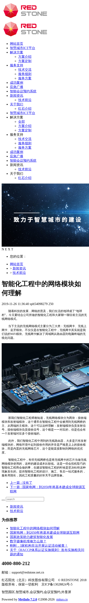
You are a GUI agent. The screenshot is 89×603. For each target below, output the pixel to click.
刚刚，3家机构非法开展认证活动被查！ (39, 545)
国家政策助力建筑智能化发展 (31, 537)
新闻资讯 (19, 268)
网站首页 (16, 43)
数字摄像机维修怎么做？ (28, 541)
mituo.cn (62, 599)
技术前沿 (19, 272)
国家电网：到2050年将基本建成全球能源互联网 (44, 532)
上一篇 (21, 482)
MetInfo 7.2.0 (27, 599)
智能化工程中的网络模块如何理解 (35, 528)
